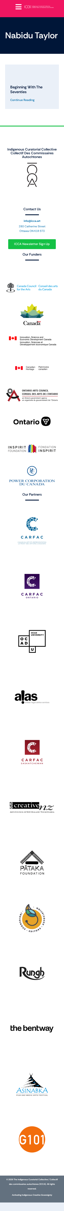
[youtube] (35, 194)
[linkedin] (42, 194)
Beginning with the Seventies (26, 89)
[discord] (56, 194)
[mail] (35, 201)
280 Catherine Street (32, 226)
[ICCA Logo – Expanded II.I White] (39, 6)
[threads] (28, 194)
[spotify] (28, 201)
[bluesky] (21, 194)
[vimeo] (49, 194)
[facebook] (8, 194)
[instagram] (15, 194)
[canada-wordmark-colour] (32, 265)
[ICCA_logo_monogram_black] (32, 164)
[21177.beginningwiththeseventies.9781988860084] (16, 66)
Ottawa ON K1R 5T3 (32, 231)
